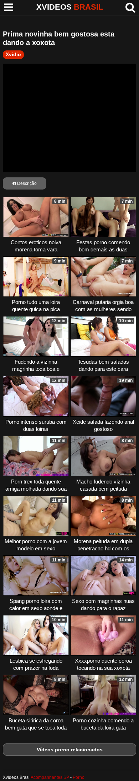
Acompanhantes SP (50, 777)
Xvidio (13, 54)
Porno (78, 777)
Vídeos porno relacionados (70, 749)
